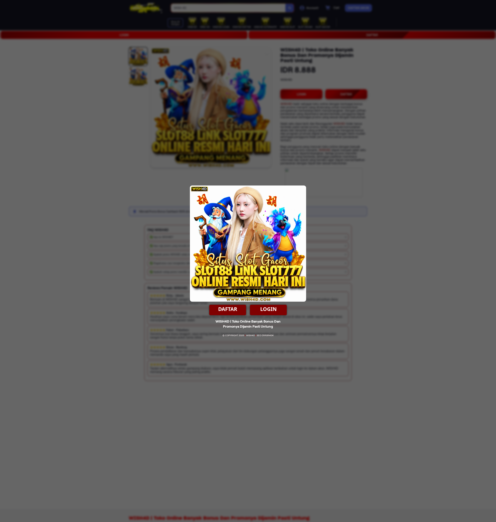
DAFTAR (227, 309)
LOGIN (268, 309)
